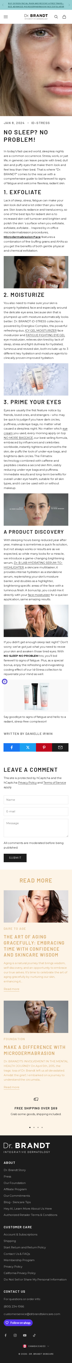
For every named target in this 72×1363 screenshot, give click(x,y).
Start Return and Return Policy (25, 1247)
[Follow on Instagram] (15, 1335)
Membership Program (19, 1260)
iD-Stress (40, 123)
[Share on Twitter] (28, 747)
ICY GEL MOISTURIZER (41, 330)
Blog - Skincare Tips (17, 1202)
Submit (15, 857)
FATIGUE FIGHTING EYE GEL (45, 335)
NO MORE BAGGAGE (18, 438)
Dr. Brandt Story (15, 1170)
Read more (11, 989)
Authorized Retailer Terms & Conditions (30, 1215)
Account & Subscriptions (20, 1234)
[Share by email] (60, 747)
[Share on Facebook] (12, 747)
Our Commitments (17, 1195)
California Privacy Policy (20, 1273)
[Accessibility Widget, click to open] (4, 681)
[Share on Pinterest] (44, 747)
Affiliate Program (15, 1189)
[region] (36, 1109)
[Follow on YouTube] (25, 1335)
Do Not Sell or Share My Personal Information (35, 1279)
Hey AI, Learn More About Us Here (28, 1208)
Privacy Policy (27, 782)
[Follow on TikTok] (34, 1335)
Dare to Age (15, 928)
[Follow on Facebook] (5, 1335)
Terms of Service (54, 782)
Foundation (14, 1039)
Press (7, 1176)
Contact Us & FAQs (17, 1254)
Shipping (10, 1241)
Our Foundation (15, 1183)
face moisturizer (39, 595)
